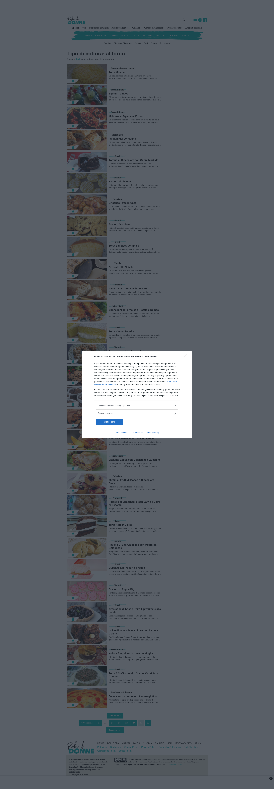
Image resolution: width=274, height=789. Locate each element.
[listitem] (137, 405)
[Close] (186, 356)
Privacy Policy (153, 432)
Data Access (137, 432)
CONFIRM (109, 422)
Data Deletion (121, 432)
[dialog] (137, 394)
